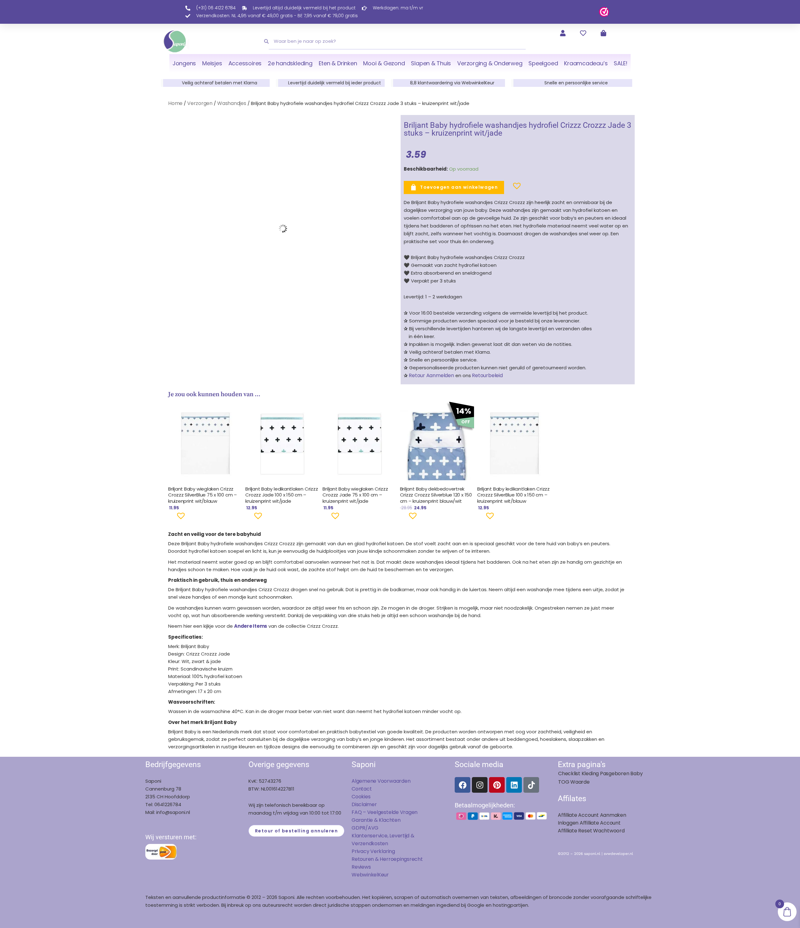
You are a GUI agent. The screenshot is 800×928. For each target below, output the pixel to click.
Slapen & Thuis (431, 63)
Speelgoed (543, 63)
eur (385, 874)
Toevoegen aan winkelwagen (459, 187)
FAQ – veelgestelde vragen (385, 812)
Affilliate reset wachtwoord (591, 830)
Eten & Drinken (338, 63)
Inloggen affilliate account (589, 822)
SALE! (621, 63)
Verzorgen (199, 103)
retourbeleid (487, 375)
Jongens (184, 63)
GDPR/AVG (365, 827)
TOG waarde (574, 782)
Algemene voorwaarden (381, 781)
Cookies (361, 796)
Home (175, 103)
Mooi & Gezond (384, 63)
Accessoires (245, 63)
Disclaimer (364, 804)
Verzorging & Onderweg (489, 63)
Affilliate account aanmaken (592, 815)
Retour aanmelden (431, 375)
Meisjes (212, 63)
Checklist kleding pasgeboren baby (600, 773)
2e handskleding (290, 63)
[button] (507, 188)
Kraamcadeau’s (586, 63)
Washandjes (231, 103)
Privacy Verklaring (373, 851)
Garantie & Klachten (376, 820)
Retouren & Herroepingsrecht (387, 859)
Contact (362, 788)
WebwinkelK (366, 874)
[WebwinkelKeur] (604, 11)
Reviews (361, 867)
